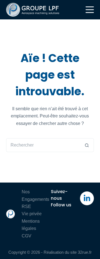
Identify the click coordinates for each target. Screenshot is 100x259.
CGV (26, 236)
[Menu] (90, 10)
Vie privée (32, 213)
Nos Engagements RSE (35, 199)
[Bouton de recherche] (87, 145)
